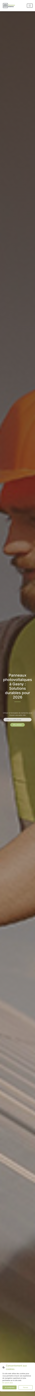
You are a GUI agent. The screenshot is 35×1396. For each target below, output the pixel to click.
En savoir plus (7, 1383)
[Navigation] (30, 6)
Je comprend (9, 1387)
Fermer (25, 1387)
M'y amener (17, 725)
